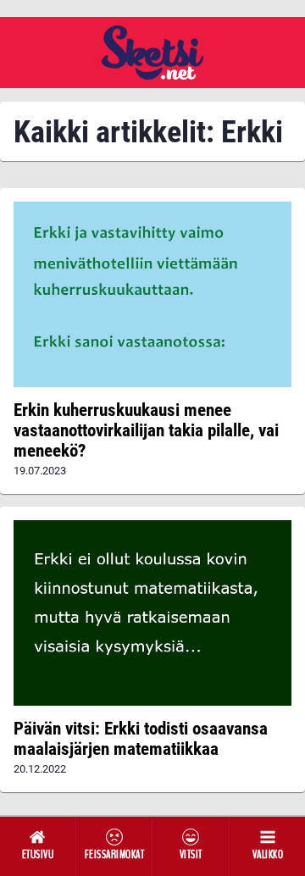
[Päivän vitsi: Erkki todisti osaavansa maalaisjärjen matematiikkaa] (152, 613)
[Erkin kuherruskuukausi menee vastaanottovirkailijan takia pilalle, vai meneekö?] (152, 294)
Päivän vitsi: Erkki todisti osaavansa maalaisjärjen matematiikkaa (141, 738)
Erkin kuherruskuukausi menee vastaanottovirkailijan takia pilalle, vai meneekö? (146, 430)
